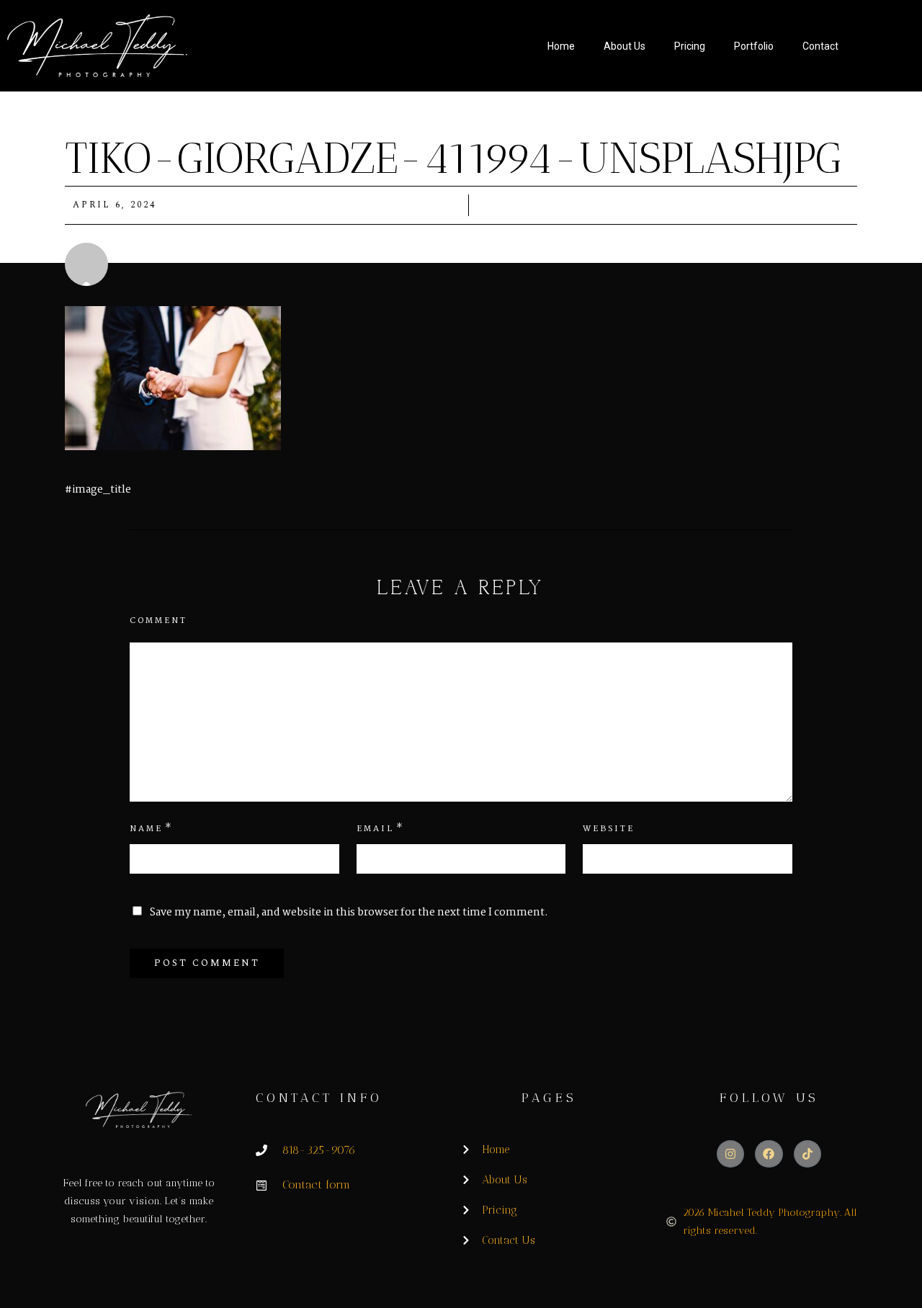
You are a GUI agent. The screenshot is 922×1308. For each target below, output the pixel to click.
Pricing (689, 46)
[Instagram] (730, 1154)
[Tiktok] (807, 1154)
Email (375, 829)
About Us (624, 46)
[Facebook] (768, 1154)
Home (561, 46)
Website (609, 829)
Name (146, 829)
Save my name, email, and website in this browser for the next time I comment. (349, 912)
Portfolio (754, 46)
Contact (820, 46)
